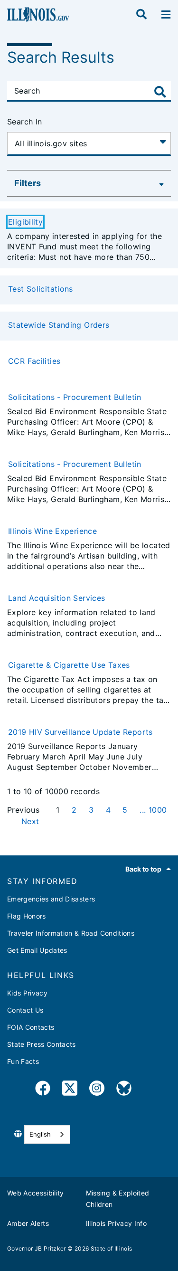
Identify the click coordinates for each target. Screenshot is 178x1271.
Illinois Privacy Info (116, 1223)
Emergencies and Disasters (51, 899)
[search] (141, 15)
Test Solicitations (40, 289)
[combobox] (47, 1134)
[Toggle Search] (160, 92)
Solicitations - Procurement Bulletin (74, 397)
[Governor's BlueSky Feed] (123, 1090)
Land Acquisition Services (56, 598)
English (40, 1134)
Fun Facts (23, 1061)
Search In (24, 121)
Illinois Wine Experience (52, 531)
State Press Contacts (41, 1044)
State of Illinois (111, 1248)
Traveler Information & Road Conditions (70, 933)
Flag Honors (26, 916)
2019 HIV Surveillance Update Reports (80, 732)
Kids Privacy (27, 993)
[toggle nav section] (166, 14)
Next (30, 821)
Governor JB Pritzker (36, 1248)
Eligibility (25, 222)
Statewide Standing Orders (59, 325)
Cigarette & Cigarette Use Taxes (69, 665)
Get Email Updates (37, 950)
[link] (42, 1090)
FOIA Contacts (30, 1027)
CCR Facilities (34, 361)
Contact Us (25, 1010)
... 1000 (153, 810)
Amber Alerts (28, 1223)
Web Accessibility (35, 1193)
